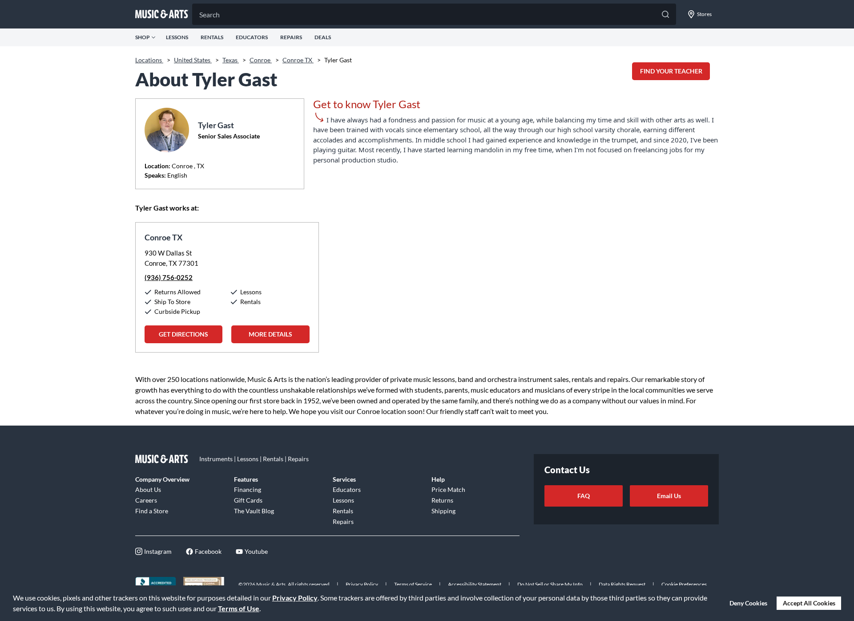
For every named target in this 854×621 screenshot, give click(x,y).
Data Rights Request (622, 584)
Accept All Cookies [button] (809, 603)
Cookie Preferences (684, 584)
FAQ (583, 495)
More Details (270, 334)
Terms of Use (238, 608)
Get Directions (183, 334)
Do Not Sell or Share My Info (550, 584)
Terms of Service (413, 584)
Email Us (669, 495)
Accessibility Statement (474, 584)
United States (193, 60)
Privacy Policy (295, 597)
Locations (149, 60)
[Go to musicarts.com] (162, 14)
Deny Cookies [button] (748, 603)
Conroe (261, 60)
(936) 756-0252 (169, 277)
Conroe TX (298, 60)
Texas (230, 60)
